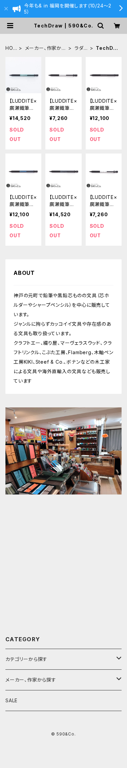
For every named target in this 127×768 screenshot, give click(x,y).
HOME (9, 48)
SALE (11, 700)
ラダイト (81, 48)
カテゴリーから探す (26, 659)
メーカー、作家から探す (45, 48)
